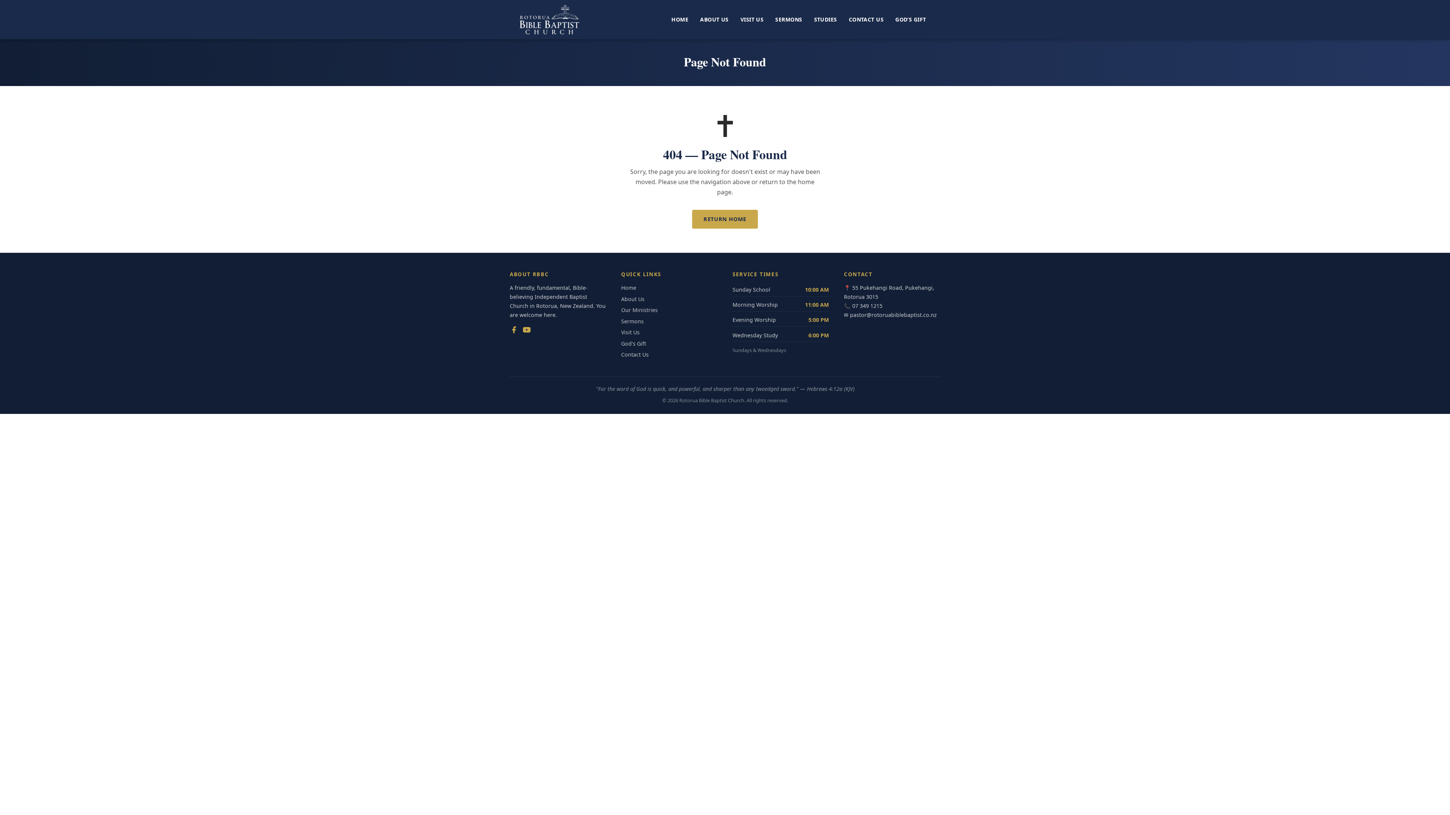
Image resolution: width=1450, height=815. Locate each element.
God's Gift (633, 343)
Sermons (788, 19)
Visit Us (752, 19)
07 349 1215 (867, 305)
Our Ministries (639, 310)
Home (679, 19)
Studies (825, 19)
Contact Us (866, 19)
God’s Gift (910, 19)
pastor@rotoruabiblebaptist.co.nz (893, 314)
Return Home (724, 219)
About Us (714, 19)
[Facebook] (514, 331)
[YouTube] (527, 331)
